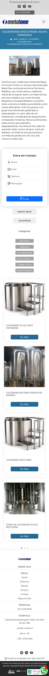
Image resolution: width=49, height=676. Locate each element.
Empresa (24, 581)
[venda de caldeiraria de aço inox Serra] (24, 498)
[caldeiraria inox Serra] (24, 434)
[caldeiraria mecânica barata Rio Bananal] (24, 366)
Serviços (24, 590)
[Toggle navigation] (43, 21)
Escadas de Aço (24, 264)
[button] (21, 548)
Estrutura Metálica (24, 270)
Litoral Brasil (24, 220)
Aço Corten (24, 241)
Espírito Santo (24, 211)
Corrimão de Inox (24, 252)
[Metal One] (15, 22)
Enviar (25, 199)
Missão (24, 585)
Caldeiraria (24, 247)
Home (25, 577)
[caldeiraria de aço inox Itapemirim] (24, 299)
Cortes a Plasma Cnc (25, 258)
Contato (24, 594)
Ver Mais (24, 337)
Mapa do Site (24, 598)
